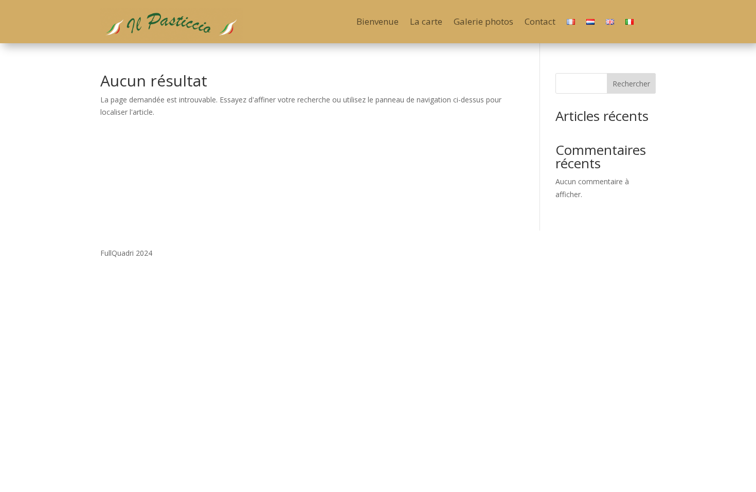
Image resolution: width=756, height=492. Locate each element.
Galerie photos (483, 22)
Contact (540, 22)
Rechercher (631, 84)
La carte (426, 22)
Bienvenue (377, 22)
